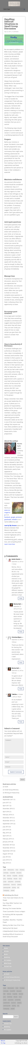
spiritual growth (6, 887)
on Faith (5, 787)
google (13, 517)
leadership (9, 878)
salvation (19, 884)
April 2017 (6, 806)
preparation (10, 881)
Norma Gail (17, 604)
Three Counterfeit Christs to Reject (14, 911)
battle (4, 869)
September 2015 (8, 824)
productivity (17, 881)
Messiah (15, 878)
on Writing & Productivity (11, 793)
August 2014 (7, 854)
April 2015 (6, 836)
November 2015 (8, 821)
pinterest (19, 517)
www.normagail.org (7, 512)
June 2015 (6, 830)
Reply (20, 598)
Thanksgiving (6, 890)
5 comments (15, 31)
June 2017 (6, 802)
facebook (7, 517)
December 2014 (8, 845)
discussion (19, 872)
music (20, 878)
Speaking (7, 957)
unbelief (12, 890)
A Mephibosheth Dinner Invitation (14, 931)
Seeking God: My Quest (10, 928)
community (5, 872)
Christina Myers (17, 637)
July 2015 (6, 827)
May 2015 (6, 833)
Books (6, 954)
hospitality (15, 875)
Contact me (7, 966)
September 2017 (8, 799)
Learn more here (9, 544)
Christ (17, 869)
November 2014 (8, 848)
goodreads (7, 519)
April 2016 (6, 812)
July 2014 (6, 857)
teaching (14, 887)
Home (6, 948)
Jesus (4, 878)
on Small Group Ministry (11, 790)
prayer (4, 881)
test (18, 887)
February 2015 (7, 839)
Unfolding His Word (11, 895)
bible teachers (11, 869)
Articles (6, 951)
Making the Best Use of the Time (13, 925)
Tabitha (14, 694)
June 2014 (6, 860)
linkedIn (14, 519)
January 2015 (7, 842)
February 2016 (7, 815)
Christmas (22, 869)
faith (4, 875)
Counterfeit (12, 872)
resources (13, 884)
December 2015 (8, 818)
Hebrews (9, 875)
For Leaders (7, 960)
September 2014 (8, 851)
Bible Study (7, 963)
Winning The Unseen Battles (12, 908)
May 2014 (6, 863)
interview (21, 875)
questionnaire (6, 884)
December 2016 (8, 808)
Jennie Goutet (16, 559)
